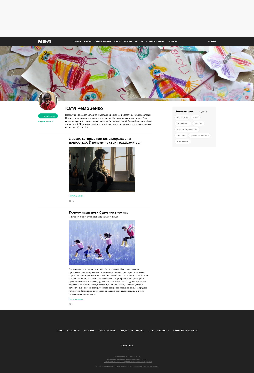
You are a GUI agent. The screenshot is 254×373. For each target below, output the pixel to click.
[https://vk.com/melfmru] (119, 319)
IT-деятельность (159, 330)
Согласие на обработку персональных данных (127, 359)
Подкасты (126, 330)
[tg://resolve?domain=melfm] (102, 319)
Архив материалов (185, 330)
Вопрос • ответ (156, 41)
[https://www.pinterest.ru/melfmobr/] (135, 319)
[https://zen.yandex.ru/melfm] (111, 319)
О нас (60, 330)
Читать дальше (76, 196)
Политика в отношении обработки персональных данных (128, 362)
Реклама (89, 330)
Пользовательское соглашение (127, 357)
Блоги (173, 41)
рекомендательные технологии (146, 366)
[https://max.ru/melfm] (151, 319)
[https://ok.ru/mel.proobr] (143, 319)
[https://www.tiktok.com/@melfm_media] (127, 319)
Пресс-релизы (107, 330)
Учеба (88, 41)
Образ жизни (103, 41)
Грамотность (123, 41)
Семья (77, 41)
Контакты (73, 330)
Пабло (140, 330)
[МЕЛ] (44, 41)
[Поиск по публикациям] (202, 42)
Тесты (139, 41)
